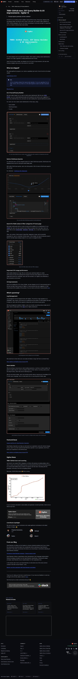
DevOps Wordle (23, 657)
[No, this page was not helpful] (62, 56)
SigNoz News (61, 43)
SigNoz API (3, 653)
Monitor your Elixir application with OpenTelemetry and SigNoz (21, 567)
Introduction (3, 646)
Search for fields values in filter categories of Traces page (66, 27)
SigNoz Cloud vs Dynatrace (45, 653)
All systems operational (72, 645)
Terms (41, 660)
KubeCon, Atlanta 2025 (24, 662)
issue (27, 576)
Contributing (3, 648)
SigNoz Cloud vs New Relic (45, 648)
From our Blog (61, 50)
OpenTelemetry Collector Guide (7, 661)
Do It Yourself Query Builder (65, 22)
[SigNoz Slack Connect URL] (71, 648)
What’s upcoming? (62, 34)
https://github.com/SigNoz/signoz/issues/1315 (17, 452)
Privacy (41, 662)
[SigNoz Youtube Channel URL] (76, 648)
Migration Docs (10, 89)
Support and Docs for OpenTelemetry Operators (18, 443)
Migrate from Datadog (5, 650)
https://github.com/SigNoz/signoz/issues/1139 (17, 361)
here (49, 288)
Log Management (63, 37)
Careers (41, 655)
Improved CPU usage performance (67, 30)
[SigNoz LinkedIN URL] (69, 648)
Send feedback (68, 56)
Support (22, 646)
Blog (9, 6)
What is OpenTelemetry (5, 659)
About (41, 657)
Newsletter (22, 660)
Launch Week (23, 653)
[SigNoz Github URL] (66, 648)
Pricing (34, 1)
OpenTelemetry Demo (5, 663)
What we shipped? (62, 19)
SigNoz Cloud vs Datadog (45, 646)
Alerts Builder (62, 39)
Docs (23, 1)
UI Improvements (63, 32)
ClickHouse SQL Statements (20, 171)
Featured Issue (61, 41)
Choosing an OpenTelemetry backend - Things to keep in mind (21, 553)
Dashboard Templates (24, 655)
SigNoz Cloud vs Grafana (45, 650)
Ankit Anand (63, 6)
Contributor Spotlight (64, 48)
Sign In (61, 1)
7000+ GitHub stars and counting (66, 46)
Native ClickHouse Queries (65, 24)
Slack (21, 648)
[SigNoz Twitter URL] (74, 648)
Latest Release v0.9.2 (12, 75)
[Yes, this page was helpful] (60, 56)
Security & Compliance (44, 665)
